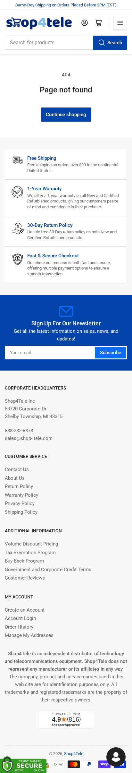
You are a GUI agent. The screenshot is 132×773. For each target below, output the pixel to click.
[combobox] (66, 43)
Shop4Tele (73, 753)
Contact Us (17, 469)
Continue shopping (66, 114)
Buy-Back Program (24, 561)
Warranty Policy (21, 495)
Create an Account (25, 610)
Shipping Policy (21, 512)
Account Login (20, 618)
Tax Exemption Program (30, 552)
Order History (19, 627)
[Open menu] (120, 23)
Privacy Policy (20, 503)
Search (114, 43)
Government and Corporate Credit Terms (48, 569)
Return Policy (19, 486)
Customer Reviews (25, 578)
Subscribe (110, 353)
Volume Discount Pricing (31, 544)
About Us (15, 478)
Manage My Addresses (29, 635)
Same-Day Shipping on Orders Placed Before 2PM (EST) (66, 5)
